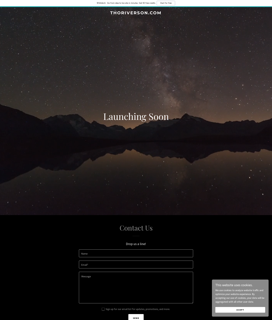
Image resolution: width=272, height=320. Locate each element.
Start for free (166, 3)
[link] (136, 13)
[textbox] (136, 253)
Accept (240, 310)
